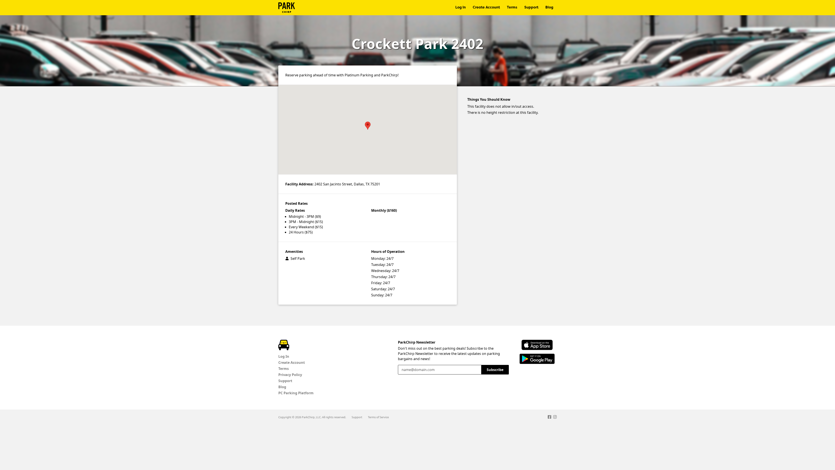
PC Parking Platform (296, 393)
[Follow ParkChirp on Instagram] (555, 418)
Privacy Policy (290, 374)
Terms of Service (378, 417)
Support (531, 7)
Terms (512, 7)
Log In (460, 7)
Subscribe (495, 369)
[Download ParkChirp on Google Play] (537, 359)
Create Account (486, 7)
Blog (549, 7)
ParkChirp (286, 7)
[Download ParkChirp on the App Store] (537, 345)
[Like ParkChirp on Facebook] (549, 418)
